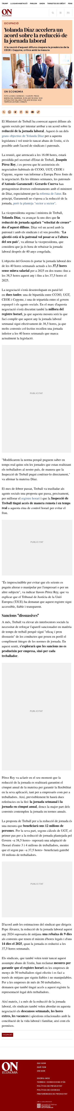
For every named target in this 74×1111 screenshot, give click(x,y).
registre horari (30, 498)
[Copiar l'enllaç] (38, 112)
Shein (42, 3)
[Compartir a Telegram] (15, 112)
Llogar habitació (18, 3)
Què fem (41, 1067)
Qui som (41, 1063)
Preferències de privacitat (52, 1094)
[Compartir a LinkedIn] (27, 112)
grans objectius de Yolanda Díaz (23, 136)
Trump (5, 3)
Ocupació (7, 1035)
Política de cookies (48, 1090)
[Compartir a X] (4, 112)
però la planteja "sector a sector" (34, 203)
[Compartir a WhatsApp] (9, 112)
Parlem (33, 3)
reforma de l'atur (50, 193)
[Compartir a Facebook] (21, 112)
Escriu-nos (43, 1078)
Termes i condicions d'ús (51, 1082)
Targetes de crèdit (56, 3)
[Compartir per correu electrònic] (32, 112)
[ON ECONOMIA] (7, 12)
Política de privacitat (49, 1086)
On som (41, 1071)
